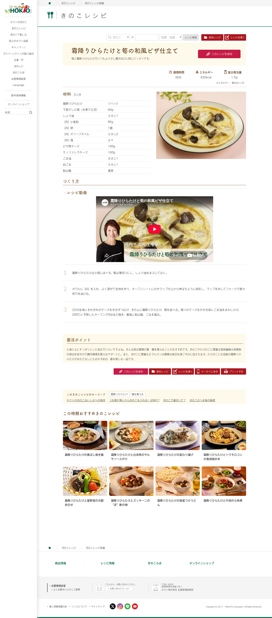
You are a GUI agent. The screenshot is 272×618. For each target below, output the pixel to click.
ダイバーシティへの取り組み (18, 53)
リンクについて (79, 606)
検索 (191, 37)
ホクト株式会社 (49, 3)
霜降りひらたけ (119, 394)
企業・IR (18, 59)
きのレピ (18, 66)
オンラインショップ (18, 104)
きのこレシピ (18, 28)
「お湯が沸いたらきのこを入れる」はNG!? (134, 400)
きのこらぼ (18, 72)
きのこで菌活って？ (174, 400)
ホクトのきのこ (18, 22)
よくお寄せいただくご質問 (66, 589)
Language (18, 85)
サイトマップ (98, 606)
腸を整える (138, 394)
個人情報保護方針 (58, 606)
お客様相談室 (18, 78)
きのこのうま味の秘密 (202, 400)
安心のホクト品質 (18, 40)
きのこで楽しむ (18, 34)
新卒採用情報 (18, 95)
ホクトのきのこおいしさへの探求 (86, 400)
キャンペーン (18, 47)
